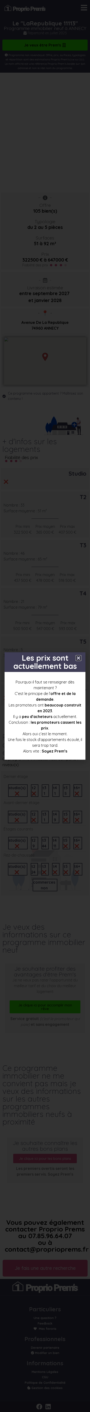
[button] (78, 658)
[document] (45, 706)
